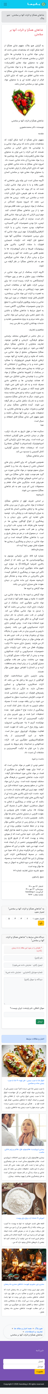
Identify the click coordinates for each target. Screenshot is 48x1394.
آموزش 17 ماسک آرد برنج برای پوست (30, 1218)
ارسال (40, 1021)
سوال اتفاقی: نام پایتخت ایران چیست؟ (27, 1008)
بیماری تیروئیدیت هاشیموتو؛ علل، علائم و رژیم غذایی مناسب (24, 1151)
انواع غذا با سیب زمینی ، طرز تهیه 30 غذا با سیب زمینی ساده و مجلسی (26, 1082)
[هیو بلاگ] (36, 4)
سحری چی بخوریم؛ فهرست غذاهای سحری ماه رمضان (24, 1284)
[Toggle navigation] (5, 4)
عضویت (39, 1371)
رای (41, 923)
